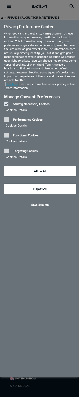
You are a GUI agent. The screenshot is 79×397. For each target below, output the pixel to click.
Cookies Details (16, 110)
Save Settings (40, 204)
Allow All (40, 171)
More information (17, 88)
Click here (12, 84)
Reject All (40, 188)
